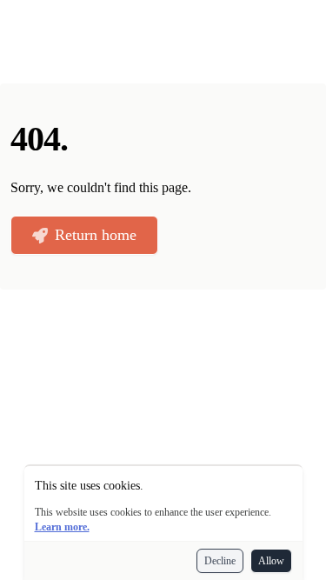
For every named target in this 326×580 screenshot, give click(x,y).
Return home (95, 234)
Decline (220, 561)
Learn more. (62, 527)
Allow (271, 561)
